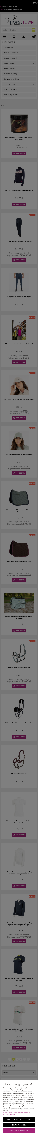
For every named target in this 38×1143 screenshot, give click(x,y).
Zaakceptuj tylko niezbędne (19, 1119)
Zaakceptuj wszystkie (19, 1130)
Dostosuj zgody (19, 1125)
